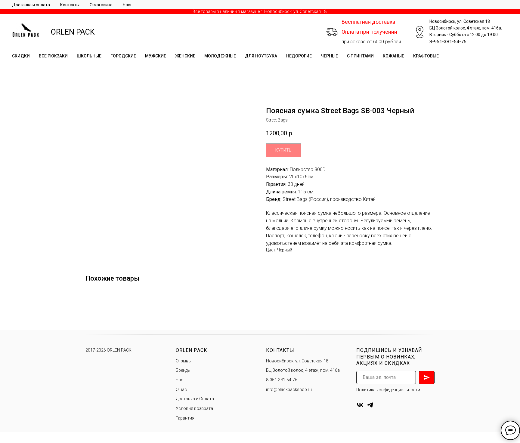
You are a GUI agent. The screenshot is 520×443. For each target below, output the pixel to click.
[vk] (360, 405)
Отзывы (183, 360)
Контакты (69, 4)
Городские (123, 56)
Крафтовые (426, 56)
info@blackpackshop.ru (289, 389)
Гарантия (185, 418)
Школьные (89, 56)
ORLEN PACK (73, 32)
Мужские (155, 56)
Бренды (183, 370)
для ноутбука (261, 56)
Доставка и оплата (31, 4)
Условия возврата (194, 408)
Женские (185, 56)
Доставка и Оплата (195, 398)
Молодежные (220, 56)
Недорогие (299, 56)
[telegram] (370, 405)
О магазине (101, 4)
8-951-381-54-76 (447, 42)
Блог (127, 4)
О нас (181, 389)
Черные (329, 56)
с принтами (360, 56)
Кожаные (393, 56)
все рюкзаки (53, 56)
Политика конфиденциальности (388, 389)
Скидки (21, 56)
